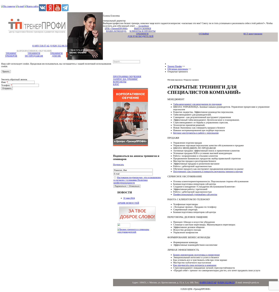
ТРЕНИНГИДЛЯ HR (56, 54)
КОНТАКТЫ (119, 82)
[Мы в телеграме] (65, 10)
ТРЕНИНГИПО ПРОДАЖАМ (34, 54)
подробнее (143, 26)
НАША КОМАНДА (116, 31)
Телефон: (6, 85)
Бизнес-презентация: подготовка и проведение (196, 255)
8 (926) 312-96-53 (58, 46)
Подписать (118, 164)
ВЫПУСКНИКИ (142, 28)
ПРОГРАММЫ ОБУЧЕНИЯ (127, 76)
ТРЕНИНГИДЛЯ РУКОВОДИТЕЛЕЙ (140, 35)
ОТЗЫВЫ (204, 33)
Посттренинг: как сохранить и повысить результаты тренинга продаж (208, 171)
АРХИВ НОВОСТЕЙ (128, 203)
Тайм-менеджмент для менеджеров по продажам (197, 104)
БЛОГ (116, 84)
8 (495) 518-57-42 (40, 46)
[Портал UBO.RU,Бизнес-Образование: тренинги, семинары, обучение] (123, 227)
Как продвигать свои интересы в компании (194, 265)
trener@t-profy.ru (251, 282)
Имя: (4, 82)
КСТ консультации (253, 33)
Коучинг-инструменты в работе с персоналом (196, 133)
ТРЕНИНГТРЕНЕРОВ (11, 54)
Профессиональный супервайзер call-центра (195, 194)
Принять (6, 71)
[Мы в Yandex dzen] (49, 10)
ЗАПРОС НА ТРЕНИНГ (125, 79)
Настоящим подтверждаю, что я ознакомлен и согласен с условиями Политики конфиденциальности (137, 180)
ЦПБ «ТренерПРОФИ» (116, 28)
